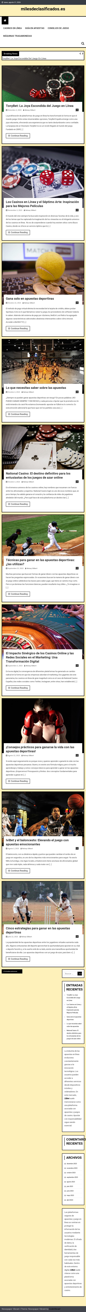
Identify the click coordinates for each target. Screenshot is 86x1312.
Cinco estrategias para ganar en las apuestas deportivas (38, 930)
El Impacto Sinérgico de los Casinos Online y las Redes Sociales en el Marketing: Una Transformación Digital (40, 657)
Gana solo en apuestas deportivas (30, 298)
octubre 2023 (71, 1173)
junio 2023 (70, 1191)
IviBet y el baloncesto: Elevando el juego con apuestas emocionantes (37, 842)
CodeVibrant (54, 1309)
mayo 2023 (70, 1195)
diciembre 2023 (72, 1164)
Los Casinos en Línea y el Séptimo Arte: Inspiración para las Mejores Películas (42, 204)
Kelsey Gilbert (30, 110)
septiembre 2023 (72, 1177)
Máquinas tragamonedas (17, 36)
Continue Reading (19, 135)
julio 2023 (70, 1186)
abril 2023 (70, 1200)
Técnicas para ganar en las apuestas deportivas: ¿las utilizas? (40, 562)
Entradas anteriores (10, 971)
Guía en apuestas (34, 28)
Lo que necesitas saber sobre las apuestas (36, 388)
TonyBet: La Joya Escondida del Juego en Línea (39, 106)
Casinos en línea (12, 28)
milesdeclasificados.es (43, 9)
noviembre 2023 (72, 1168)
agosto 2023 (71, 1182)
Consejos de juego (58, 28)
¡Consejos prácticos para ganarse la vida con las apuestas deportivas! (40, 749)
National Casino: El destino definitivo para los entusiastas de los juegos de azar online (38, 475)
